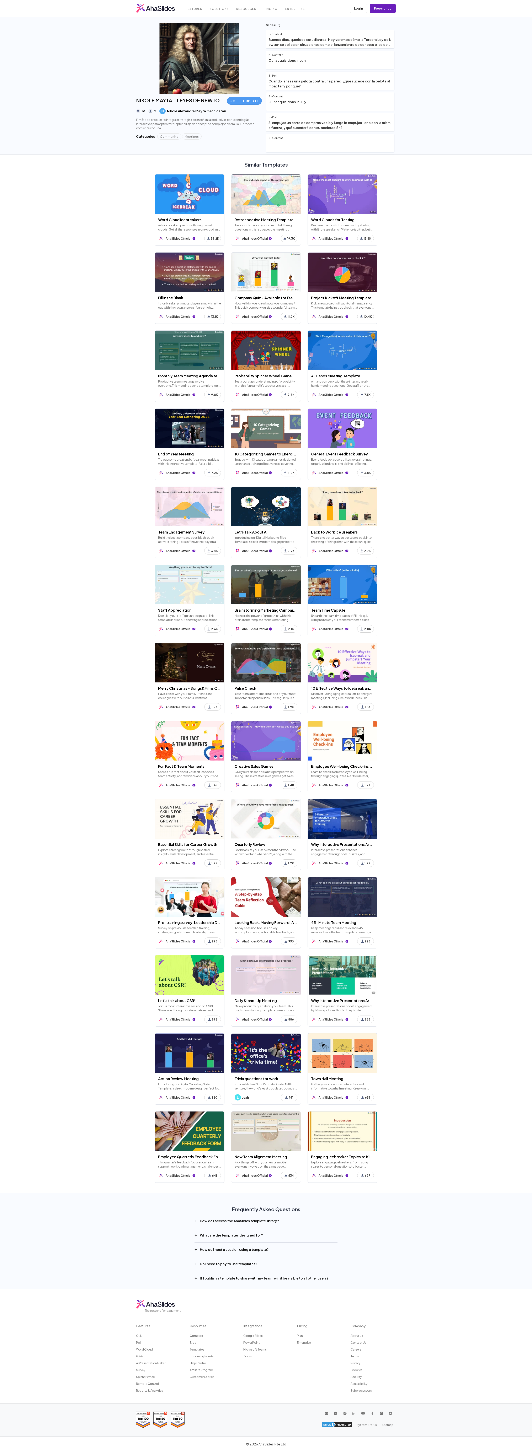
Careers (356, 1349)
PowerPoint (251, 1342)
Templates (197, 1349)
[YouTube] (363, 1413)
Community (169, 136)
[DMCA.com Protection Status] (337, 1424)
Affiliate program (201, 1370)
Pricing (270, 9)
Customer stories (202, 1377)
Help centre (198, 1363)
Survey (140, 1370)
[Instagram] (381, 1413)
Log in (358, 8)
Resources (246, 9)
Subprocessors (361, 1390)
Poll (138, 1342)
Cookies (356, 1370)
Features (194, 9)
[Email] (326, 1413)
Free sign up (383, 8)
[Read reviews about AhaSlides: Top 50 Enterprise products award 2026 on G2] (178, 1420)
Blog (193, 1342)
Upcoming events (202, 1356)
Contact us (358, 1342)
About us (357, 1335)
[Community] (344, 1413)
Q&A (139, 1356)
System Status (367, 1425)
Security (356, 1377)
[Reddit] (390, 1413)
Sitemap (387, 1425)
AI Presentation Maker (151, 1363)
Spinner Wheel (145, 1377)
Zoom (247, 1356)
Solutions (219, 9)
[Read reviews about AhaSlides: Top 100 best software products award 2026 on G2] (143, 1420)
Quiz (139, 1335)
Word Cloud (144, 1349)
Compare (196, 1335)
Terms (355, 1356)
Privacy (356, 1363)
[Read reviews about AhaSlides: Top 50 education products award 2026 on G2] (160, 1420)
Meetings (192, 136)
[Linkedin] (354, 1413)
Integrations (252, 1326)
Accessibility (359, 1383)
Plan (300, 1335)
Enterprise (295, 9)
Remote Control (147, 1383)
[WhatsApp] (335, 1413)
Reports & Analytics (149, 1390)
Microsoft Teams (255, 1349)
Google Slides (253, 1335)
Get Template (246, 101)
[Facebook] (372, 1413)
